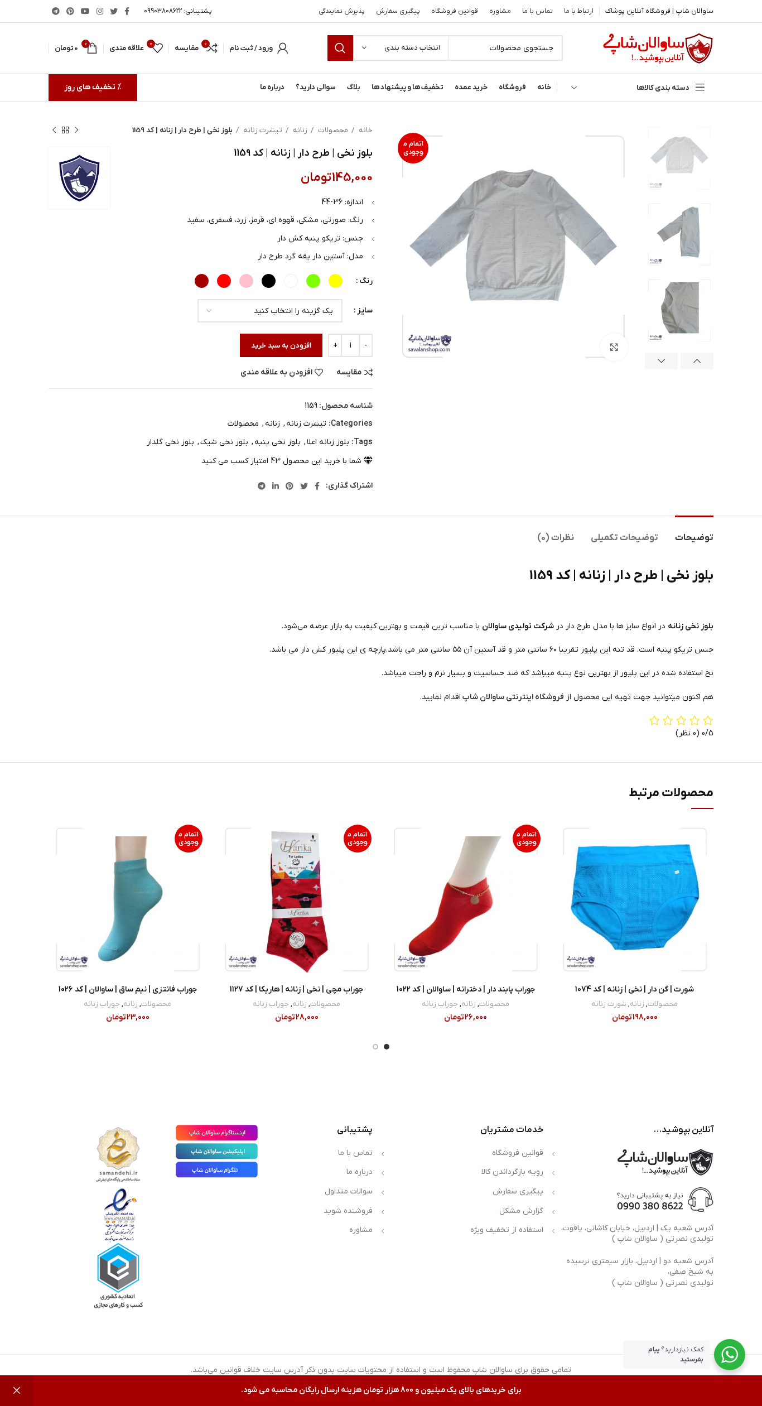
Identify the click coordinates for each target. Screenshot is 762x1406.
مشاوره (361, 1230)
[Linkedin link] (275, 486)
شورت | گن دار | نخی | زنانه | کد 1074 (634, 989)
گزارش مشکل (521, 1211)
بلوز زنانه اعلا (328, 442)
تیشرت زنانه (262, 130)
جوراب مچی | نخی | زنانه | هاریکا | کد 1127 (296, 989)
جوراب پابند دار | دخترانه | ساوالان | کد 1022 (466, 989)
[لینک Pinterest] (70, 11)
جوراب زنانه (440, 1004)
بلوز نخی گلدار (170, 442)
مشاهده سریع (564, 889)
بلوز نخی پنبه (277, 442)
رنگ (366, 281)
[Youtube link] (85, 11)
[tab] (694, 533)
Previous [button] (697, 361)
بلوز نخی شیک (224, 442)
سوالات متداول (349, 1191)
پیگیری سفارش (518, 1191)
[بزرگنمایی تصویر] (614, 347)
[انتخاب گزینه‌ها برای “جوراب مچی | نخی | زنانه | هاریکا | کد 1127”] (226, 864)
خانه (365, 130)
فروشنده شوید (348, 1211)
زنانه (299, 130)
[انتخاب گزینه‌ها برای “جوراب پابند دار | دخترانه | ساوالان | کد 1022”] (395, 864)
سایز (365, 310)
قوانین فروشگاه (517, 1153)
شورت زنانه (608, 1004)
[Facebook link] (127, 11)
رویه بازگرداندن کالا (512, 1172)
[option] (679, 158)
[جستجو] (340, 48)
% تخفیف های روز (93, 87)
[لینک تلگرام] (56, 11)
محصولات (332, 130)
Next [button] (661, 361)
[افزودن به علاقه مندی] (564, 838)
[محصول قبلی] (76, 130)
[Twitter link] (114, 11)
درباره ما (359, 1172)
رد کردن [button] (16, 1390)
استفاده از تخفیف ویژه (506, 1230)
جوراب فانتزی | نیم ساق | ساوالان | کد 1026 (128, 989)
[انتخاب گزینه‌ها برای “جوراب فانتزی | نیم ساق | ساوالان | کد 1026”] (57, 864)
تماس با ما (355, 1153)
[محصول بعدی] (54, 130)
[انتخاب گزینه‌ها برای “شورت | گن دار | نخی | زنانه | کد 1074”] (564, 864)
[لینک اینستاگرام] (100, 11)
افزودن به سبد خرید (281, 345)
